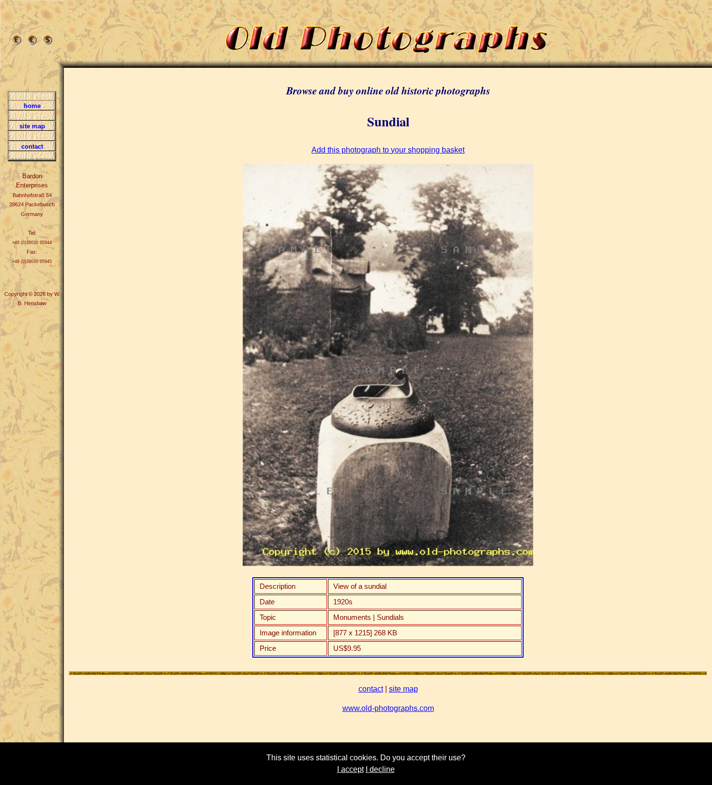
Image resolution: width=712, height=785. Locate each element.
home (32, 105)
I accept (350, 769)
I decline (380, 769)
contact (370, 689)
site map (403, 689)
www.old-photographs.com (388, 708)
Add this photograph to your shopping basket (387, 150)
